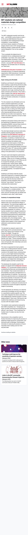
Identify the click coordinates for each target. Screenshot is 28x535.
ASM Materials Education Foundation (11, 69)
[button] (3, 4)
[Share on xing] (12, 28)
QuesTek (8, 235)
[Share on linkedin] (5, 28)
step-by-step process (19, 93)
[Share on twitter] (8, 28)
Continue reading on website (8, 332)
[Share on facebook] (2, 28)
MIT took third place (17, 63)
